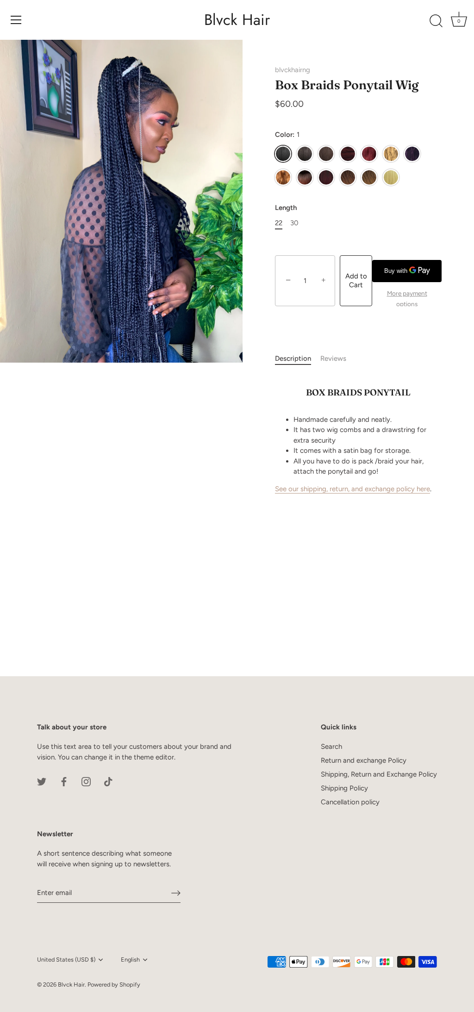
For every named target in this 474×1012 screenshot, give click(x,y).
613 (391, 177)
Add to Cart (356, 280)
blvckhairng (292, 70)
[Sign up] (176, 892)
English (130, 959)
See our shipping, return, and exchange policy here (352, 489)
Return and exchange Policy (363, 760)
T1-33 (305, 177)
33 (326, 154)
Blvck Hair (237, 20)
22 (278, 223)
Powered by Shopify (113, 984)
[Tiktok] (108, 781)
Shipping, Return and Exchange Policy (379, 774)
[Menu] (16, 20)
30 (283, 177)
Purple (412, 154)
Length (286, 208)
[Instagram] (86, 781)
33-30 (348, 177)
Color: (287, 134)
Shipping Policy (344, 788)
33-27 (369, 177)
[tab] (297, 358)
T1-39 (326, 177)
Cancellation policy (350, 802)
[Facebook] (64, 781)
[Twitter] (41, 781)
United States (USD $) (66, 959)
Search (331, 746)
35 (348, 154)
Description (293, 358)
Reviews (333, 358)
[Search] (436, 21)
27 (391, 154)
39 (369, 154)
